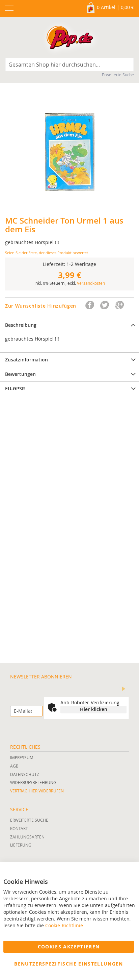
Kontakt (19, 828)
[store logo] (69, 39)
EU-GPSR (15, 388)
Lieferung (20, 845)
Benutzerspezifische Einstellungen (68, 964)
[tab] (69, 325)
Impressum (21, 757)
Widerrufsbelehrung (33, 782)
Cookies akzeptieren (69, 946)
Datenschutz (24, 774)
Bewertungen (20, 374)
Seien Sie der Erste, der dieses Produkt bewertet (46, 252)
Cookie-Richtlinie (64, 925)
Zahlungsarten (27, 836)
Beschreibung (20, 325)
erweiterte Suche (29, 820)
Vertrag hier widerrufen (37, 790)
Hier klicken (93, 709)
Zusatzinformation (26, 359)
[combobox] (69, 64)
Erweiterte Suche (118, 74)
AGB (14, 766)
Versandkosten (91, 283)
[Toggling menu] (9, 8)
